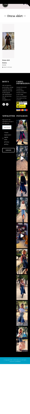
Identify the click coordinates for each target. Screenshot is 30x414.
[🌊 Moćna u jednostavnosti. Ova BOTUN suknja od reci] (22, 313)
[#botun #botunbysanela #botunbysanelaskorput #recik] (22, 235)
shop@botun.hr (6, 100)
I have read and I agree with (7, 138)
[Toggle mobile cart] (24, 4)
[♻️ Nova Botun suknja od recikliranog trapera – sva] (22, 261)
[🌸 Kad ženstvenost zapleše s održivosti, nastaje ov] (22, 339)
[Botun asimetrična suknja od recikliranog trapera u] (22, 184)
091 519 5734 (8, 96)
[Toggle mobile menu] (27, 4)
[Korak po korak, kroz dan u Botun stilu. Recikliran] (22, 132)
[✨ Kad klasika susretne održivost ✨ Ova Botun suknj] (22, 287)
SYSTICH (18, 361)
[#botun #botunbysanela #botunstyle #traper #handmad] (22, 158)
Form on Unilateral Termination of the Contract (21, 98)
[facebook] (3, 104)
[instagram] (7, 104)
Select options (8, 67)
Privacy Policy (20, 90)
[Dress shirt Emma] (8, 41)
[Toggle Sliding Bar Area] (28, 5)
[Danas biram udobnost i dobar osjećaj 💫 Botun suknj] (22, 209)
